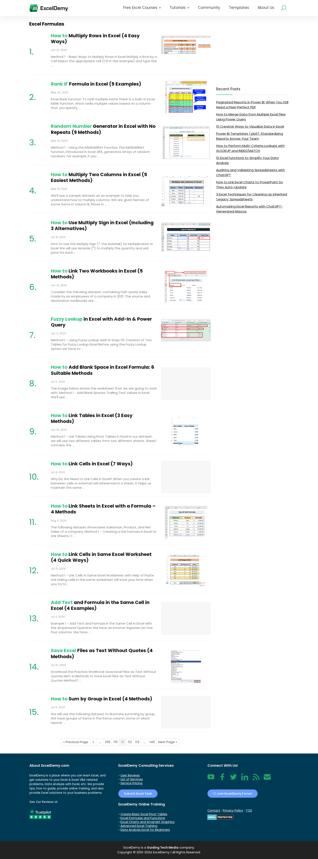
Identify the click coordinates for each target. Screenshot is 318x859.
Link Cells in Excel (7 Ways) (92, 463)
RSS (255, 779)
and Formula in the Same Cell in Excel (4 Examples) (100, 605)
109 (107, 742)
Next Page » (167, 742)
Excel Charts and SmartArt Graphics (147, 822)
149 (152, 742)
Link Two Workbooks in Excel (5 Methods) (97, 274)
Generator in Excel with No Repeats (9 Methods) (103, 129)
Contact (267, 779)
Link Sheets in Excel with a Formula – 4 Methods (103, 509)
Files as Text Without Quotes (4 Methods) (102, 653)
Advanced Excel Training (138, 826)
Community (209, 7)
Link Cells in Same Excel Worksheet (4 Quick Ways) (101, 557)
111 (122, 742)
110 (116, 742)
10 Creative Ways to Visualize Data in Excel (250, 126)
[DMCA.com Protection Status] (220, 816)
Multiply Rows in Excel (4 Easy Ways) (95, 38)
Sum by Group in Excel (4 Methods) (101, 698)
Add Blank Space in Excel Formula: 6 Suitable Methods (102, 370)
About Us (266, 7)
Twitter (233, 779)
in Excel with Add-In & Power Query (101, 322)
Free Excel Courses (140, 7)
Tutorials (178, 7)
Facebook (222, 779)
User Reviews (130, 775)
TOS (249, 810)
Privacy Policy (233, 810)
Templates (239, 7)
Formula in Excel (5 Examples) (96, 84)
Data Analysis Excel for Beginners (145, 830)
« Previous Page (75, 742)
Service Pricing (131, 783)
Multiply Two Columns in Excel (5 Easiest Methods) (99, 177)
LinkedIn (244, 779)
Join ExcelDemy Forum (234, 793)
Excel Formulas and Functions (142, 818)
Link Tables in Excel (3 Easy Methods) (92, 418)
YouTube (210, 779)
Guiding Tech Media (162, 847)
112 (130, 742)
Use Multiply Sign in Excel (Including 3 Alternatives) (102, 225)
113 (137, 742)
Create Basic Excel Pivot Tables (143, 814)
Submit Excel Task (138, 793)
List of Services (131, 779)
